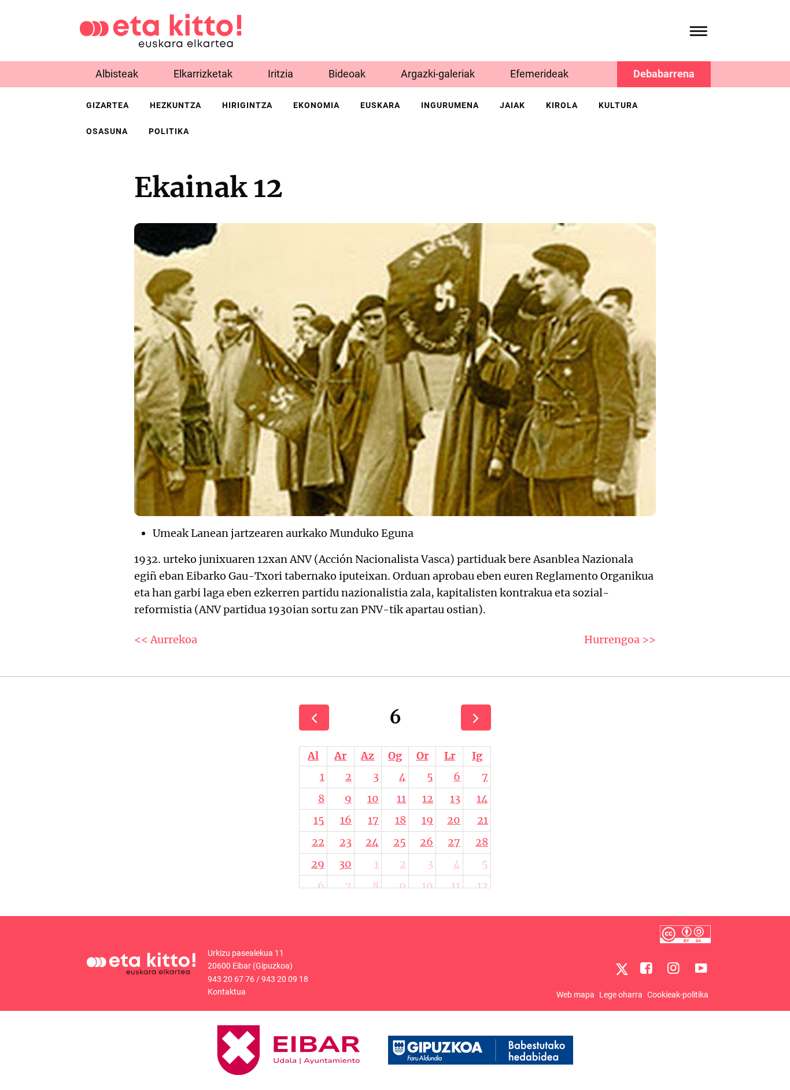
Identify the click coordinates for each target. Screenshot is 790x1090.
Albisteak (116, 74)
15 (318, 819)
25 (399, 841)
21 (482, 819)
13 (455, 798)
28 (481, 841)
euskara (380, 105)
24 (372, 841)
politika (169, 131)
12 (427, 798)
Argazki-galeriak (438, 74)
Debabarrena (664, 74)
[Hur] (476, 718)
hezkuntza (175, 105)
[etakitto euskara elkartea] (160, 29)
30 (345, 863)
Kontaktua (227, 991)
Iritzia (280, 74)
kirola (562, 105)
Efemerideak (539, 74)
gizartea (107, 105)
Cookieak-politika (677, 994)
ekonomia (316, 105)
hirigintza (247, 105)
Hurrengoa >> (620, 639)
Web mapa (575, 994)
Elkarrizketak (202, 74)
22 (318, 841)
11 (401, 798)
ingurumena (450, 105)
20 (453, 819)
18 (400, 819)
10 (373, 798)
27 (454, 841)
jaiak (512, 105)
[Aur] (314, 718)
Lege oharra (621, 994)
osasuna (107, 131)
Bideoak (347, 74)
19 (427, 819)
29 (317, 863)
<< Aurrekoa (165, 639)
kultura (618, 105)
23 (345, 841)
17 (373, 819)
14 (482, 798)
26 (426, 841)
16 (346, 819)
